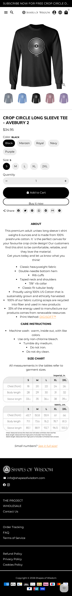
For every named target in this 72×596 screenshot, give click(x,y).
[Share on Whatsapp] (39, 211)
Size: (7, 160)
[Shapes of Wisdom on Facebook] (4, 485)
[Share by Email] (52, 211)
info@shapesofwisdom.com (24, 478)
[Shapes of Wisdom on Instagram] (8, 485)
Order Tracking (13, 527)
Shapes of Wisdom (46, 578)
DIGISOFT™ (48, 317)
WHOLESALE (12, 506)
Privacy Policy (12, 559)
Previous (6, 56)
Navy (53, 143)
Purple (9, 151)
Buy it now (36, 203)
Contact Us (10, 511)
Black (9, 143)
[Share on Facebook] (18, 211)
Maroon (24, 143)
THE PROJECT (13, 500)
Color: (11, 137)
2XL (44, 166)
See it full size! (47, 446)
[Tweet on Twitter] (25, 211)
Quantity (9, 174)
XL (34, 166)
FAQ (6, 532)
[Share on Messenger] (59, 211)
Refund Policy (12, 553)
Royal (40, 143)
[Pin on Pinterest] (32, 211)
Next (65, 56)
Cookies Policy (13, 564)
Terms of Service (14, 538)
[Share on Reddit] (46, 211)
